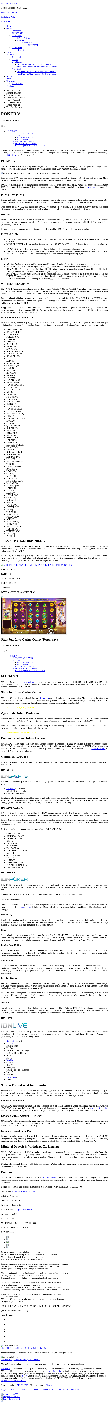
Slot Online (74, 1390)
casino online (93, 187)
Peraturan (10, 86)
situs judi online (30, 682)
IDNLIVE (21, 40)
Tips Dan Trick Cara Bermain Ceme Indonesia (36, 71)
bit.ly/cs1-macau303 (23, 1209)
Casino (15, 59)
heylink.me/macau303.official (13, 1380)
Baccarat (10, 1041)
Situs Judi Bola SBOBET (45, 1390)
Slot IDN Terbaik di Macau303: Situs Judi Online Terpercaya (27, 1348)
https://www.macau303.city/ (23, 1191)
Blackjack (10, 1060)
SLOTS (20, 50)
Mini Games (17, 47)
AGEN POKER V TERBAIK (26, 144)
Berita (8, 79)
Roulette (9, 1043)
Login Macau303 (8, 1390)
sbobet (24, 1376)
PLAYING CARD (27, 137)
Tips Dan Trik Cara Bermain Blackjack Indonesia (37, 74)
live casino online (54, 1371)
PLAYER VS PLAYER (24, 133)
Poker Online (17, 69)
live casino (44, 698)
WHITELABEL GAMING (25, 142)
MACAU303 (22, 1385)
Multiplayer (27, 43)
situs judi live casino (99, 1108)
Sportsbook (16, 31)
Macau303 (5, 1368)
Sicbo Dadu (11, 1077)
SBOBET (10, 788)
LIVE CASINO (24, 38)
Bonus (9, 76)
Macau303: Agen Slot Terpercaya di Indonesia (20, 1359)
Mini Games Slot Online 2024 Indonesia (34, 64)
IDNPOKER (33, 45)
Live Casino (17, 35)
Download (10, 81)
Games (9, 28)
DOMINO (24, 139)
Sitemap (49, 1385)
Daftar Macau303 (24, 1390)
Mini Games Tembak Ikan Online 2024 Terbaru (37, 67)
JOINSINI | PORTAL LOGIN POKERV (30, 146)
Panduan (10, 55)
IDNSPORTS (17, 33)
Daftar (9, 52)
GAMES (18, 135)
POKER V (12, 131)
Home (9, 26)
